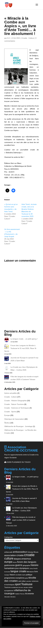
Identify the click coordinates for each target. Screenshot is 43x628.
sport (18, 584)
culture (8, 558)
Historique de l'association (14, 419)
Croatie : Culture (28, 38)
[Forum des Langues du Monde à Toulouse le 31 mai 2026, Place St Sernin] (6, 347)
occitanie (18, 575)
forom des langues (26, 562)
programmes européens (14, 578)
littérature (30, 572)
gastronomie (9, 565)
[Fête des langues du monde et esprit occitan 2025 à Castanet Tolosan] (6, 378)
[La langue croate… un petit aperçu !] (6, 340)
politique (29, 575)
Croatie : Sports (10, 412)
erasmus (26, 558)
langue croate (18, 571)
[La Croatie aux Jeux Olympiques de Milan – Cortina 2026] (6, 368)
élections (13, 597)
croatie (29, 555)
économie (29, 593)
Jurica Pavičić (34, 568)
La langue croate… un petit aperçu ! (24, 339)
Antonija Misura (32, 552)
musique (6, 575)
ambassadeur (20, 552)
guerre (18, 565)
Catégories (8, 537)
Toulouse (26, 584)
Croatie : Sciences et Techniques (16, 408)
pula (26, 578)
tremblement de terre (17, 587)
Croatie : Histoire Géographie (15, 401)
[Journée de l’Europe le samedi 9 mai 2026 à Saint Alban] (6, 359)
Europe (7, 415)
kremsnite (7, 571)
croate (20, 555)
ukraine (26, 587)
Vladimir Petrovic (20, 594)
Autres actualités (10, 393)
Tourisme (7, 587)
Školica (7, 423)
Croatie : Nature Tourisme (14, 404)
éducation (7, 597)
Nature (12, 575)
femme (15, 562)
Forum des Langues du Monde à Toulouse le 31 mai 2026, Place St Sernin (20, 348)
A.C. (8, 38)
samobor (28, 581)
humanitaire (9, 568)
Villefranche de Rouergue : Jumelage (18, 426)
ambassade (8, 552)
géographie (26, 565)
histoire (34, 565)
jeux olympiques (22, 568)
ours (23, 575)
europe (8, 561)
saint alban (22, 581)
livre (36, 571)
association (10, 555)
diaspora (18, 559)
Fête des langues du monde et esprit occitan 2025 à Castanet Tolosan (20, 520)
